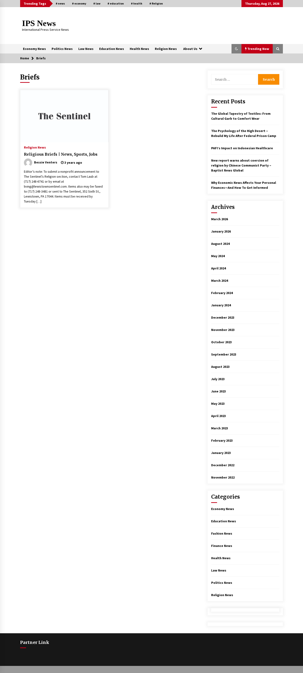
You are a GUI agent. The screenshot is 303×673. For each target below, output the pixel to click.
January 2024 (221, 305)
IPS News (39, 23)
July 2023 (218, 379)
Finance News (221, 546)
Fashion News (221, 533)
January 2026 (221, 231)
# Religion (156, 3)
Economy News (34, 49)
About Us (190, 49)
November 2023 (223, 330)
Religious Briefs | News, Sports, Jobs (61, 154)
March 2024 (219, 280)
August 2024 (220, 244)
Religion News (166, 49)
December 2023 (222, 317)
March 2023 (219, 428)
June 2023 (218, 391)
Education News (111, 49)
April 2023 (218, 416)
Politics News (62, 49)
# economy (79, 3)
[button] (236, 48)
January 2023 (221, 453)
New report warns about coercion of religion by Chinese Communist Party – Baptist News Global (241, 165)
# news (60, 3)
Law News (86, 49)
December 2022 (222, 465)
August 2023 (220, 367)
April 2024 (218, 268)
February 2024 (222, 293)
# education (115, 3)
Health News (139, 49)
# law (96, 3)
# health (136, 3)
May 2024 (218, 256)
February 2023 (222, 440)
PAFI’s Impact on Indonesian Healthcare (242, 148)
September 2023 (223, 354)
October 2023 (221, 342)
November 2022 (223, 477)
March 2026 (219, 219)
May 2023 (218, 403)
